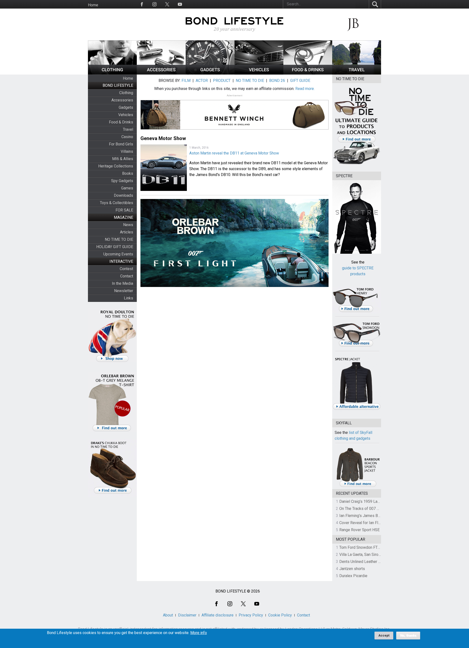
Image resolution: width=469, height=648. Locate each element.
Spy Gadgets (122, 180)
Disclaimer (187, 615)
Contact (126, 276)
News (128, 224)
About (168, 615)
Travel (128, 129)
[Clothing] (112, 73)
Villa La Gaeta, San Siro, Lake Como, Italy (373, 554)
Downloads (123, 195)
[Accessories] (161, 73)
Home (93, 5)
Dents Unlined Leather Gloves (364, 561)
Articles (126, 232)
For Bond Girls (121, 144)
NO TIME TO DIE (119, 239)
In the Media (122, 283)
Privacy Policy (251, 615)
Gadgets (126, 107)
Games (127, 188)
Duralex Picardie (353, 575)
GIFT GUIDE (300, 80)
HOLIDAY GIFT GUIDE (114, 246)
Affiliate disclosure (218, 615)
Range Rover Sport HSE (359, 529)
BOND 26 (277, 80)
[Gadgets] (210, 73)
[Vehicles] (258, 73)
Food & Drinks (121, 122)
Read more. (305, 88)
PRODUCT (222, 80)
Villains (127, 151)
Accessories (122, 100)
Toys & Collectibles (116, 202)
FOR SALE (124, 210)
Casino (127, 136)
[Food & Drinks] (307, 73)
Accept (383, 635)
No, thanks (408, 635)
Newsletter (123, 290)
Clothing (126, 92)
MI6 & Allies (122, 158)
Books (127, 173)
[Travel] (356, 73)
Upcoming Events (118, 254)
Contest (126, 268)
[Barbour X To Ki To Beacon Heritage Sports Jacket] (358, 486)
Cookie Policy (280, 615)
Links (128, 298)
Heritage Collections (115, 166)
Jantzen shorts (352, 568)
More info (198, 633)
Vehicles (125, 114)
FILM (186, 80)
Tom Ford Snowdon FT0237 (362, 547)
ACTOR (202, 80)
